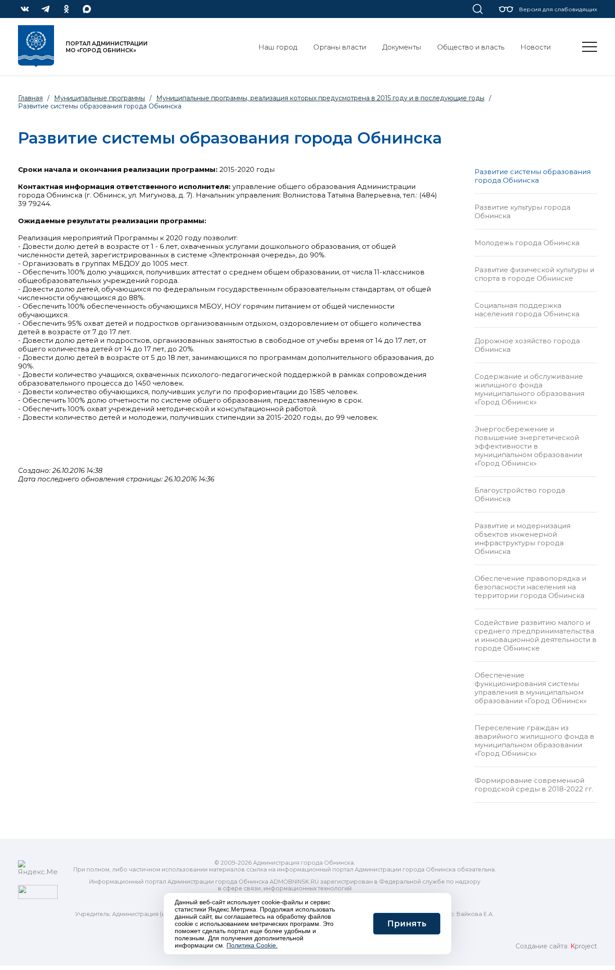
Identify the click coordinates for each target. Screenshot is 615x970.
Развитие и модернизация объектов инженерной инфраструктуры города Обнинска (522, 538)
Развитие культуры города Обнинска (522, 211)
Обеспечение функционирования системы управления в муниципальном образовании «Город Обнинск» (531, 688)
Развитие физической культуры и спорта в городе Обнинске (534, 274)
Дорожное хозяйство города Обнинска (527, 345)
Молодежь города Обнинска (527, 242)
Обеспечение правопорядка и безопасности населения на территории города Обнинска (530, 587)
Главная (30, 98)
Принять (406, 924)
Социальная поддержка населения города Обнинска (527, 309)
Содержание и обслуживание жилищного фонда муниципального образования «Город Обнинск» (529, 389)
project (583, 946)
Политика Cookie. (252, 945)
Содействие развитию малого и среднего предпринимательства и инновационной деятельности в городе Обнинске (536, 635)
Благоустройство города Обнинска (520, 494)
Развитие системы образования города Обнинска (533, 175)
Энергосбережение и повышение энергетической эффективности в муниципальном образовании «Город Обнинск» (528, 446)
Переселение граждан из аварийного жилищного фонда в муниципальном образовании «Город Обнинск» (534, 740)
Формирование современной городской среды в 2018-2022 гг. (534, 784)
